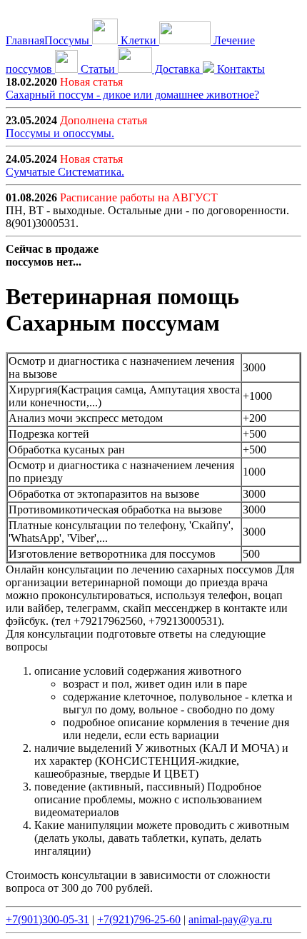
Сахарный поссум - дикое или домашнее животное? (132, 95)
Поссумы (68, 40)
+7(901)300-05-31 (47, 919)
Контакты (239, 69)
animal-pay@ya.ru (230, 919)
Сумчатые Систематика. (65, 172)
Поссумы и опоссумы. (60, 133)
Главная (25, 40)
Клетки (138, 40)
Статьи (98, 69)
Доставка (177, 69)
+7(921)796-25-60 (139, 919)
